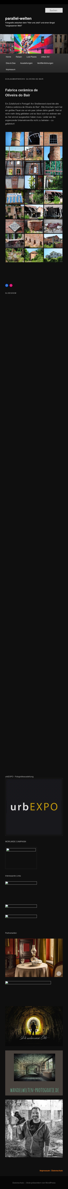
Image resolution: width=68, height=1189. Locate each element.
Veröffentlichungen (45, 63)
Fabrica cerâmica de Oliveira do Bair (21, 92)
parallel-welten (18, 18)
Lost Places (32, 56)
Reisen (19, 56)
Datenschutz (57, 1170)
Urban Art (45, 56)
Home (8, 56)
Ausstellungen (26, 63)
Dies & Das (10, 63)
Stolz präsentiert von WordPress (41, 1182)
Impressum (10, 69)
